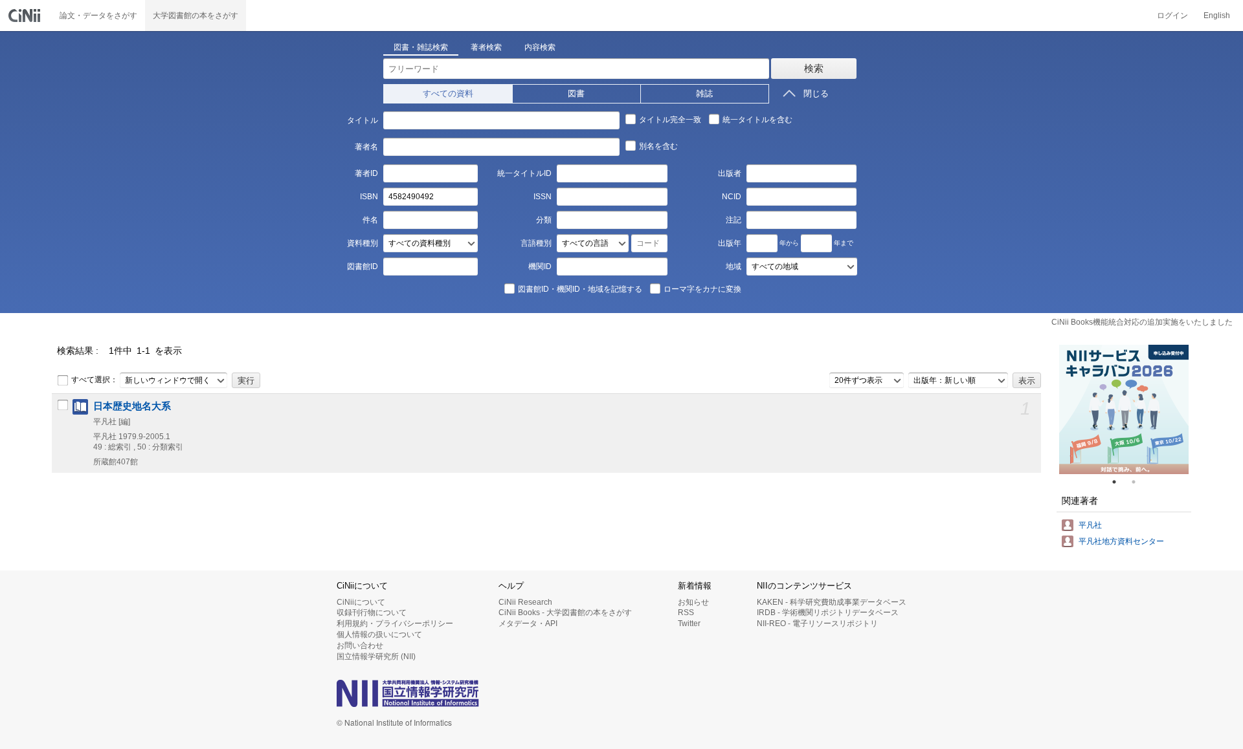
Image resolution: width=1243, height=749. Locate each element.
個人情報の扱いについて (379, 634)
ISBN (368, 196)
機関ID (540, 266)
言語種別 (536, 243)
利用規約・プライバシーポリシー (395, 623)
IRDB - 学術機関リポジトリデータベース (828, 612)
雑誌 (704, 93)
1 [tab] (1119, 481)
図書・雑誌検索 (421, 47)
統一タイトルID (524, 173)
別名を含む (658, 146)
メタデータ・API (527, 623)
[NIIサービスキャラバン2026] (1124, 409)
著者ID (366, 173)
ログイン (1172, 15)
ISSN (542, 196)
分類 (544, 219)
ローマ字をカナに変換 (702, 289)
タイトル (362, 120)
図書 (576, 93)
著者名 (366, 146)
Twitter (689, 623)
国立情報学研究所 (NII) (376, 656)
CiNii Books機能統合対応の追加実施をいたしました (1142, 322)
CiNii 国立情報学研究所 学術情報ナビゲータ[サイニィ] (26, 15)
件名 (370, 219)
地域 (733, 266)
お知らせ (693, 602)
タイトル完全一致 (670, 119)
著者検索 (486, 47)
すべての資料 (448, 93)
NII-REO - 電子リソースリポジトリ (817, 623)
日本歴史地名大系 (132, 406)
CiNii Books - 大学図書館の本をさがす (565, 612)
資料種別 (362, 243)
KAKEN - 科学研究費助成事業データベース (831, 602)
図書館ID (362, 266)
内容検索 (539, 47)
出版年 (729, 243)
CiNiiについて (361, 602)
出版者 (729, 173)
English (1217, 15)
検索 (813, 68)
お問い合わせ (360, 645)
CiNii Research (525, 602)
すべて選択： (94, 379)
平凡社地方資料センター (1121, 541)
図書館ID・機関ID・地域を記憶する (580, 289)
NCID (731, 196)
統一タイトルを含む (757, 119)
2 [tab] (1138, 481)
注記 (733, 219)
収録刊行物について (372, 612)
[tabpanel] (1124, 409)
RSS (686, 612)
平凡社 (1090, 525)
